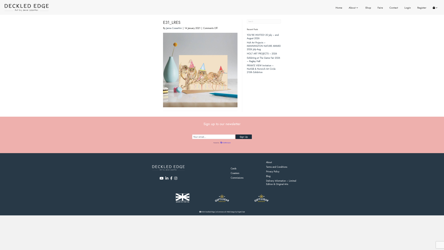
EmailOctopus (226, 142)
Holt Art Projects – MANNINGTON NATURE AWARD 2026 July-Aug (264, 46)
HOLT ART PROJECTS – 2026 (262, 53)
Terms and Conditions (276, 167)
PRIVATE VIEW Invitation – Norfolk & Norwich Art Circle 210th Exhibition (261, 69)
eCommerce (220, 212)
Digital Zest (241, 212)
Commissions (237, 178)
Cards (233, 168)
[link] (338, 8)
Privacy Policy (272, 171)
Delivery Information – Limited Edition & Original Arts (281, 182)
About (269, 162)
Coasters (235, 173)
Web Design (231, 212)
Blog (268, 176)
